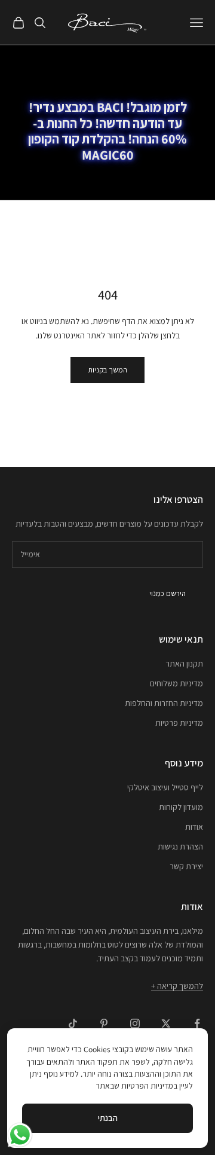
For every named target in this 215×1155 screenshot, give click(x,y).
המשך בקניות (107, 370)
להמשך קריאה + (177, 985)
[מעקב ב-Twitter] (166, 1023)
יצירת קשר (186, 866)
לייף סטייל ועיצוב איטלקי (165, 787)
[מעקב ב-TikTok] (73, 1023)
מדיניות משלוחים (176, 683)
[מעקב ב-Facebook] (197, 1023)
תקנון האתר (184, 663)
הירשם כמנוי (167, 593)
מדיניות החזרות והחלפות (164, 703)
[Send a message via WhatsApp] (20, 1135)
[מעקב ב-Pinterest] (104, 1023)
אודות (194, 826)
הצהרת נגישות (180, 846)
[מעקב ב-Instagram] (135, 1023)
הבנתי (108, 1117)
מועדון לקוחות (181, 807)
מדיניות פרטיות (179, 722)
